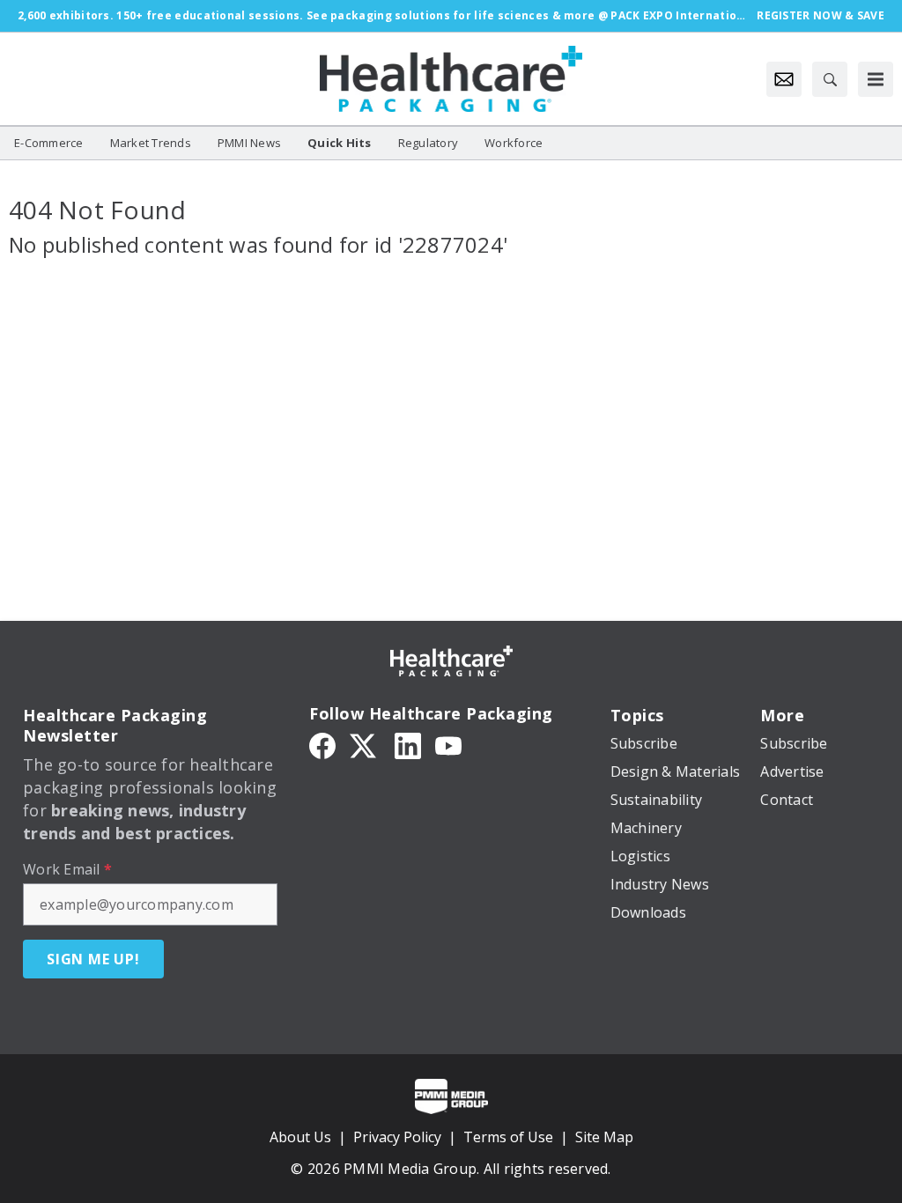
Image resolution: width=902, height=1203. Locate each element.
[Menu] (875, 79)
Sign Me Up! (93, 959)
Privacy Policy (397, 1137)
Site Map (604, 1137)
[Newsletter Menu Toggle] (784, 79)
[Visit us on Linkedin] (408, 745)
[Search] (829, 79)
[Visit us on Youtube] (448, 745)
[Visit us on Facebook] (322, 745)
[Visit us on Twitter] (365, 745)
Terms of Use (508, 1137)
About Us (300, 1137)
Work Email (67, 869)
